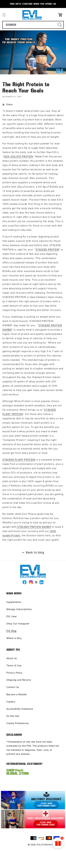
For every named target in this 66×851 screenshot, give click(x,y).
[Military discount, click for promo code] (33, 800)
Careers (10, 701)
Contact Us (12, 687)
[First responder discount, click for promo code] (33, 819)
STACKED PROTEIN (47, 249)
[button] (4, 14)
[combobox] (33, 24)
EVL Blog (11, 630)
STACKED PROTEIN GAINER (34, 526)
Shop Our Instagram (17, 623)
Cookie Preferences (17, 723)
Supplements (13, 602)
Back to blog (35, 552)
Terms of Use (13, 665)
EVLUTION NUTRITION (48, 844)
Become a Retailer (16, 694)
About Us (11, 658)
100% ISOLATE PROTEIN (18, 156)
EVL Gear (11, 616)
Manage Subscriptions (19, 609)
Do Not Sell (12, 716)
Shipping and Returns (18, 679)
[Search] (59, 24)
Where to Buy (14, 638)
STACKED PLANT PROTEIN (18, 459)
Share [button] (9, 104)
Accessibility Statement (19, 708)
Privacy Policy (14, 672)
